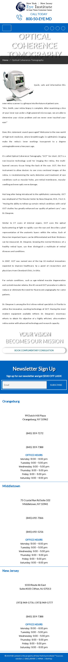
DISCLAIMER (30, 658)
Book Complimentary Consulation (34, 350)
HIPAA (40, 658)
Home (5, 60)
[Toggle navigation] (6, 28)
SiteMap (48, 658)
